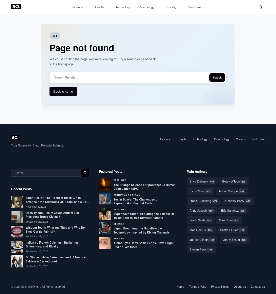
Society (171, 7)
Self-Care (194, 7)
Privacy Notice (220, 286)
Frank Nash (200, 220)
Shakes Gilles (232, 230)
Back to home (63, 91)
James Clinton (202, 239)
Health (99, 7)
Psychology (146, 7)
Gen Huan (228, 220)
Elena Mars (200, 191)
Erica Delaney (202, 181)
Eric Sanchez (232, 210)
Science (77, 7)
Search (217, 77)
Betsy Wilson (233, 181)
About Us (240, 286)
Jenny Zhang (234, 239)
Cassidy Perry (237, 200)
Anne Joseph (201, 210)
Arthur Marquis (231, 191)
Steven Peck (201, 249)
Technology (123, 7)
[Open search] (260, 7)
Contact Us (258, 286)
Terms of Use (197, 286)
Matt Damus (201, 230)
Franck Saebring (203, 200)
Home (180, 286)
